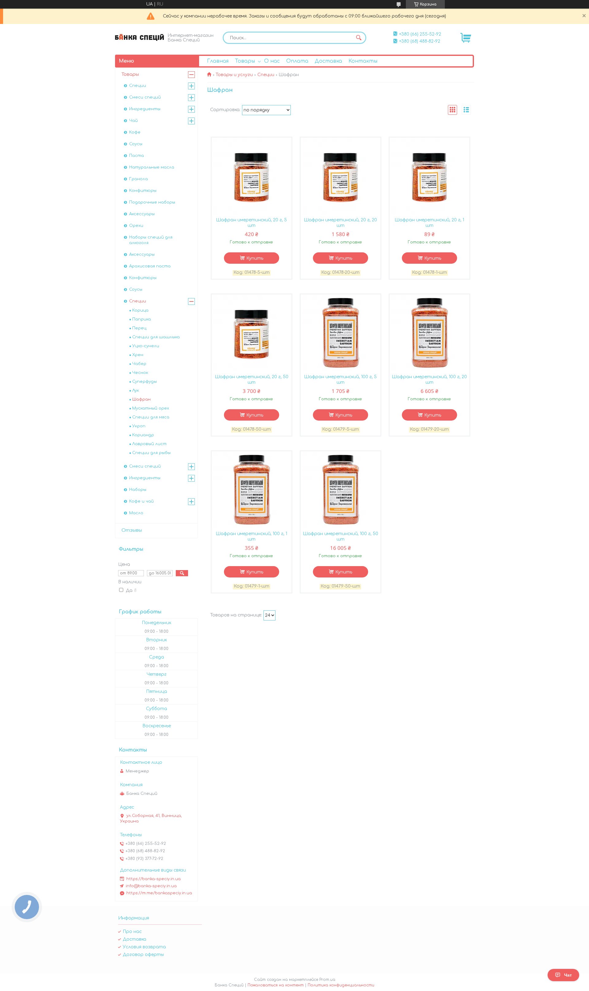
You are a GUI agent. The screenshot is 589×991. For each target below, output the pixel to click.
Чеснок (140, 373)
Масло (136, 513)
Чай (133, 121)
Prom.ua (327, 979)
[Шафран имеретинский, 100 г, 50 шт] (340, 489)
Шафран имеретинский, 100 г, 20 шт (429, 380)
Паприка (141, 319)
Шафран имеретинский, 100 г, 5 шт (340, 380)
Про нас (132, 931)
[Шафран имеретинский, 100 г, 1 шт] (251, 489)
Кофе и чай (141, 501)
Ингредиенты (144, 109)
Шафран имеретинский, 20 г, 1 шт (429, 223)
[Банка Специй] (139, 37)
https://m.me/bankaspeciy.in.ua (159, 893)
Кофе (135, 132)
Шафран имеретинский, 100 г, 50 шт (340, 536)
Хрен (137, 355)
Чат (568, 975)
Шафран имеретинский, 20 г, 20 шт (340, 223)
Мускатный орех (150, 408)
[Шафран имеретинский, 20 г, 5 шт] (251, 176)
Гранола (138, 179)
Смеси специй (145, 97)
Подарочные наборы (152, 202)
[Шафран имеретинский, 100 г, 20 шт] (429, 332)
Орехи (136, 225)
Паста (136, 156)
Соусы (135, 144)
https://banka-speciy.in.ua (153, 879)
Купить (254, 258)
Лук (135, 390)
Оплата (297, 61)
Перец (139, 328)
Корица (140, 310)
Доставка (328, 61)
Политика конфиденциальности (341, 985)
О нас (272, 61)
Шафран (141, 399)
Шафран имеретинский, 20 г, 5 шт (251, 223)
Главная (218, 61)
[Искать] (358, 38)
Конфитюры (142, 190)
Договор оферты (143, 954)
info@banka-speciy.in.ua (151, 886)
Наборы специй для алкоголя (150, 240)
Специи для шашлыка (156, 337)
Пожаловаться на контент (276, 985)
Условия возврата (144, 947)
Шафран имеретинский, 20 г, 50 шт (251, 380)
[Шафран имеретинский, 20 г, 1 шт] (429, 176)
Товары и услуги (234, 74)
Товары (245, 61)
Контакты (362, 61)
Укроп (138, 426)
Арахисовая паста (150, 266)
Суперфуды (144, 381)
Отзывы (131, 530)
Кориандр (143, 435)
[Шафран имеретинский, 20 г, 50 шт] (251, 332)
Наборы (137, 490)
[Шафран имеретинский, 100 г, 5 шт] (340, 332)
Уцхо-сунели (145, 346)
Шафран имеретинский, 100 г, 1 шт (251, 536)
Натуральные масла (151, 167)
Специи (265, 74)
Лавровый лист (149, 444)
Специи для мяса (150, 417)
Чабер (139, 364)
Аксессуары (142, 214)
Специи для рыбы (151, 453)
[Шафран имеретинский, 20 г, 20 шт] (340, 176)
